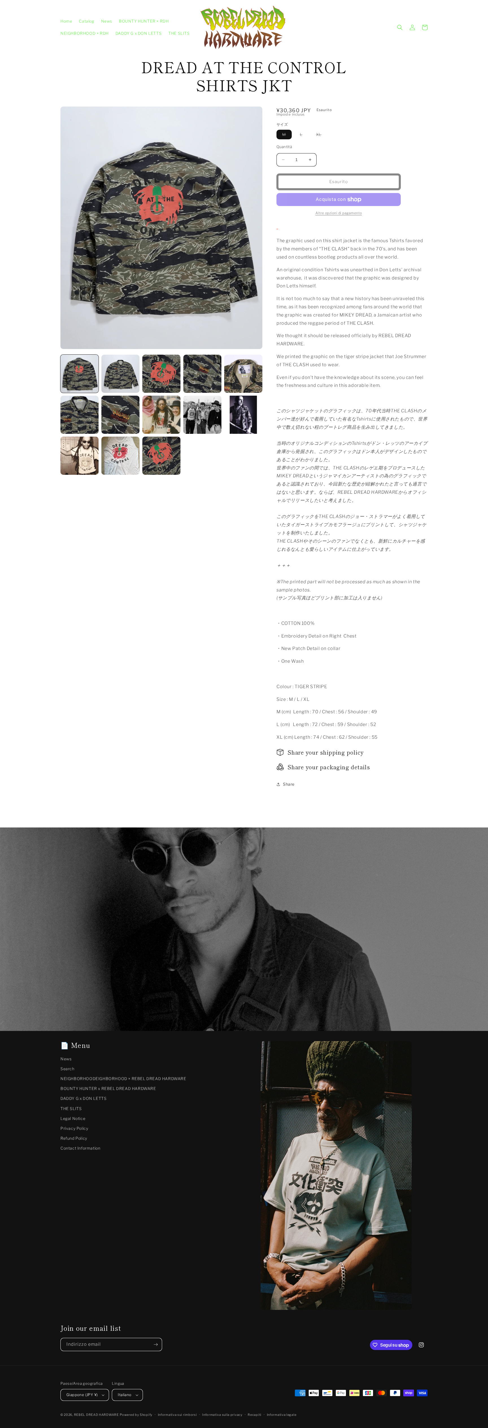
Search (67, 1068)
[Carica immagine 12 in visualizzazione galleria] (120, 456)
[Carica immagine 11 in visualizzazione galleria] (79, 456)
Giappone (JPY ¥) (82, 1394)
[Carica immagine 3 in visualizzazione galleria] (161, 374)
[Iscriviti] (155, 1344)
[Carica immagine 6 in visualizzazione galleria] (79, 415)
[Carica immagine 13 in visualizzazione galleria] (161, 456)
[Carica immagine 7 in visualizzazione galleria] (120, 415)
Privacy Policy (74, 1128)
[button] (400, 27)
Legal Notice (72, 1118)
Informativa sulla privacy (222, 1415)
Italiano (124, 1394)
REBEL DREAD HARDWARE (96, 1415)
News (65, 1058)
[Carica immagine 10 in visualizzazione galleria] (243, 415)
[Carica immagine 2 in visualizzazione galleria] (120, 374)
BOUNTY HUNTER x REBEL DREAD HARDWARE (108, 1088)
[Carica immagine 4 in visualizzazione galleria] (202, 374)
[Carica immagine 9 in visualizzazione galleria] (202, 415)
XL (321, 135)
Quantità (284, 146)
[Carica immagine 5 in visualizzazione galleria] (243, 374)
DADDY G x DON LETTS (83, 1098)
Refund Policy (73, 1138)
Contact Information (80, 1148)
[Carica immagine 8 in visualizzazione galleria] (161, 415)
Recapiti (255, 1415)
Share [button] (289, 784)
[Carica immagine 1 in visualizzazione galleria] (79, 374)
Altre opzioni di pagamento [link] (338, 213)
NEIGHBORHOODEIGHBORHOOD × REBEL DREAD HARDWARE (123, 1078)
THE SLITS (71, 1108)
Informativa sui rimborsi (177, 1415)
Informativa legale (282, 1415)
